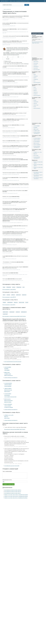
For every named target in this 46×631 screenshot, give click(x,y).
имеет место (5, 311)
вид (6, 368)
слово (7, 370)
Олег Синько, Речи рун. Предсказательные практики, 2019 (11, 161)
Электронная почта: (7, 479)
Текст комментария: (7, 471)
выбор (7, 395)
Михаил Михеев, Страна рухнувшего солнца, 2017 (10, 193)
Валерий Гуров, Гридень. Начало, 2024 (8, 121)
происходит (11, 311)
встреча (8, 294)
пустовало (7, 402)
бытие (26, 302)
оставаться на (8, 407)
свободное (7, 384)
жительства (8, 389)
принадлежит (8, 400)
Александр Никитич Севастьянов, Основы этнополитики (11, 211)
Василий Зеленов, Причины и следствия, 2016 (9, 258)
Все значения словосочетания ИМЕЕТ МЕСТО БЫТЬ (14, 429)
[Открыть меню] (44, 1)
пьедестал (24, 294)
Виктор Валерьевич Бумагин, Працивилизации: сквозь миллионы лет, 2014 (14, 228)
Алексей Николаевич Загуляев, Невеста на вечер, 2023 (11, 148)
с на (7, 388)
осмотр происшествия (10, 396)
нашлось (7, 399)
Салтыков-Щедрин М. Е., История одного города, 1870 (12, 348)
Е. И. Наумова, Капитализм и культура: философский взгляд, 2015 (12, 235)
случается (18, 311)
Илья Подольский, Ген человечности (8, 89)
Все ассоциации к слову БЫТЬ (9, 304)
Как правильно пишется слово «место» (12, 491)
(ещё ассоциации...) (37, 82)
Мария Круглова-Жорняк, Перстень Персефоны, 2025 (10, 96)
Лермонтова (15, 448)
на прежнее (8, 383)
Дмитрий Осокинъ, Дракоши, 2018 (8, 252)
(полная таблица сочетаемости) (10, 377)
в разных (7, 386)
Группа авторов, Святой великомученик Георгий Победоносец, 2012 (13, 280)
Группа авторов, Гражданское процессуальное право (10, 103)
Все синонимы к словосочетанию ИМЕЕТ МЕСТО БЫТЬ (14, 316)
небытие (15, 302)
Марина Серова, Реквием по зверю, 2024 (9, 127)
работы (7, 391)
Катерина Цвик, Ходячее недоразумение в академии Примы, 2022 (12, 68)
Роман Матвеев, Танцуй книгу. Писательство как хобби (11, 198)
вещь (4, 287)
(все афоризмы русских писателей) (11, 465)
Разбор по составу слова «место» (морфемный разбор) (16, 496)
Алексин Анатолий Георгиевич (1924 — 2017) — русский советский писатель (15, 446)
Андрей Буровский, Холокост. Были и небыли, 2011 (10, 82)
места (4, 294)
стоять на (7, 405)
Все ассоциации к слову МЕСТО (9, 297)
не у (8, 415)
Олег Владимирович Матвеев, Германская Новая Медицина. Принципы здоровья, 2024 (15, 187)
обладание (9, 287)
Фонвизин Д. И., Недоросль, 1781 (9, 335)
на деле (6, 418)
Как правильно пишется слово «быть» (12, 493)
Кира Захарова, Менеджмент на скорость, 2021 (10, 109)
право (7, 372)
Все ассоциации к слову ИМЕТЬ (9, 289)
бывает (4, 302)
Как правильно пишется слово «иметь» (12, 490)
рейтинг (13, 294)
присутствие (21, 302)
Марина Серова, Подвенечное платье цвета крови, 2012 (11, 142)
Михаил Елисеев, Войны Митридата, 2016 (9, 25)
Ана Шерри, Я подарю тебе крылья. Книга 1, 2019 (10, 169)
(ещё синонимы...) (37, 69)
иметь (12, 436)
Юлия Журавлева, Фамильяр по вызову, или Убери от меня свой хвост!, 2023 (14, 115)
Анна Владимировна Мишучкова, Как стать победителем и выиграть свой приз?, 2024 (16, 76)
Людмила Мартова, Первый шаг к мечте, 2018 (10, 132)
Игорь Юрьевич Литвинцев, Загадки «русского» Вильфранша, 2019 (12, 222)
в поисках (7, 393)
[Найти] (26, 5)
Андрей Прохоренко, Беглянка (7, 263)
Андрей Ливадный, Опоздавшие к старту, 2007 (10, 244)
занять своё (8, 404)
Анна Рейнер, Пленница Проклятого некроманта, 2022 (11, 180)
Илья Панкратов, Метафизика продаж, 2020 (9, 205)
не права (7, 373)
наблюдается (23, 311)
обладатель (19, 287)
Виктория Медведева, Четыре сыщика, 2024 (9, 37)
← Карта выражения (7, 9)
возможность (8, 375)
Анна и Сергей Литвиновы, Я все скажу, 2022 (9, 155)
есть (23, 287)
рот (6, 416)
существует (5, 314)
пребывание (9, 302)
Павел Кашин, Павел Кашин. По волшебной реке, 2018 (11, 137)
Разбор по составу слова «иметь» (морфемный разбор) (16, 494)
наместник (18, 294)
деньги (13, 287)
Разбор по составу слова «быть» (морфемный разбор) (15, 497)
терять (22, 436)
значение (7, 367)
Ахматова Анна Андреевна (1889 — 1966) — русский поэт (13, 463)
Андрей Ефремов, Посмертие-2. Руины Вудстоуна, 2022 (11, 174)
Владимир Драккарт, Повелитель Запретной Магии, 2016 (11, 269)
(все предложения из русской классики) (12, 361)
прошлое (8, 441)
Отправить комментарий (8, 484)
